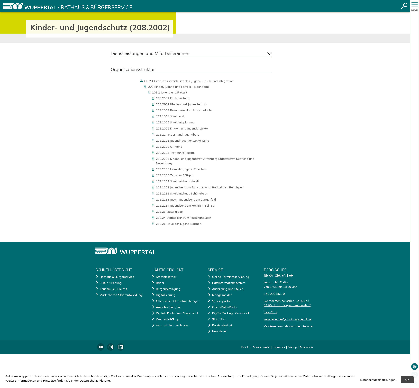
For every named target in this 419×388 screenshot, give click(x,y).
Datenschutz (306, 347)
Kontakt (245, 347)
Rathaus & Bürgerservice (96, 7)
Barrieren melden (261, 347)
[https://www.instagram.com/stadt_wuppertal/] (110, 347)
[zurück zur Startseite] (13, 6)
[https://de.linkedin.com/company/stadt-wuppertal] (120, 347)
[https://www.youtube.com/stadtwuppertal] (100, 347)
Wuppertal (40, 7)
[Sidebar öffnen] (414, 5)
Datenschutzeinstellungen (378, 380)
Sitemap (292, 347)
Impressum (279, 347)
